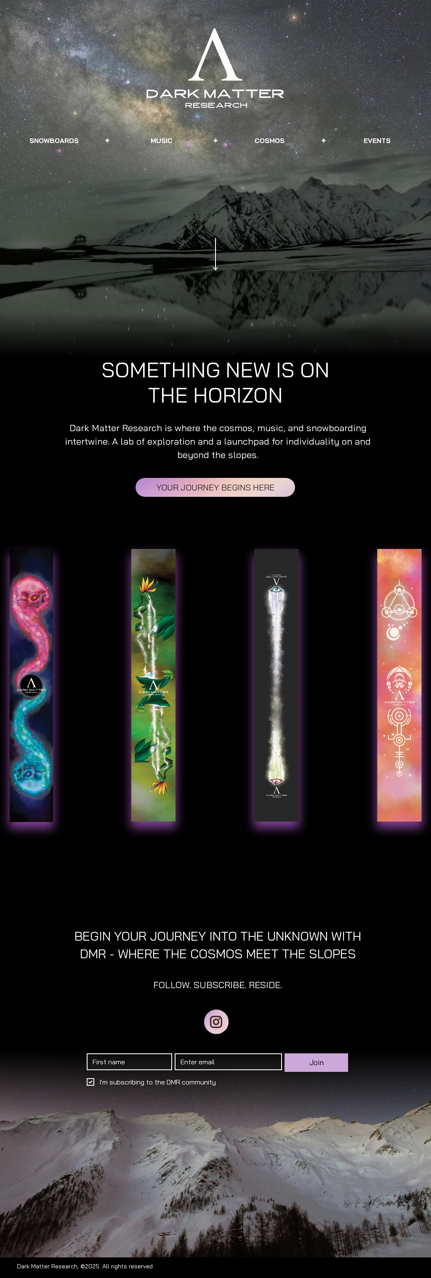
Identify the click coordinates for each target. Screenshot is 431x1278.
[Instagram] (216, 1021)
